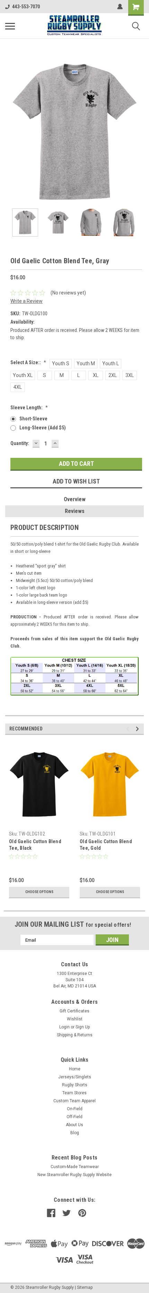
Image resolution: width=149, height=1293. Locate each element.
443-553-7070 (26, 6)
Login (64, 1027)
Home (74, 1069)
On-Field (74, 1108)
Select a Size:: (28, 362)
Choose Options (39, 892)
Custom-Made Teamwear (75, 1166)
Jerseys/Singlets (74, 1076)
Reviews (75, 511)
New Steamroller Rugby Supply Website (74, 1174)
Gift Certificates (74, 1011)
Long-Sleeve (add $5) (42, 427)
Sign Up (83, 1027)
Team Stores (74, 1092)
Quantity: (19, 443)
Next (138, 132)
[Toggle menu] (10, 26)
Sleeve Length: (29, 407)
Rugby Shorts (74, 1084)
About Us (74, 1124)
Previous (10, 132)
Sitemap (85, 1287)
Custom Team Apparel (74, 1100)
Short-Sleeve (33, 418)
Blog (74, 1132)
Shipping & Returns (75, 1035)
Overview (75, 499)
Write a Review (26, 301)
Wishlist (74, 1019)
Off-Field (74, 1116)
